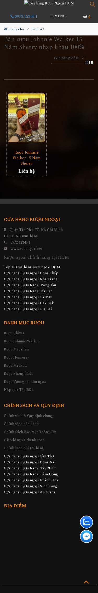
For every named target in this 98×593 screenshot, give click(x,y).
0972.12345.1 (25, 16)
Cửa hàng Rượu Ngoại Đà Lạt (28, 291)
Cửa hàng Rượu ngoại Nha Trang (30, 279)
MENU (59, 16)
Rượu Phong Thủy (18, 373)
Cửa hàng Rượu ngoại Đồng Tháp (31, 273)
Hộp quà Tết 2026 (18, 389)
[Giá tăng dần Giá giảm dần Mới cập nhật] (68, 61)
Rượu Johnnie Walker (21, 341)
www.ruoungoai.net (27, 248)
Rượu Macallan (16, 349)
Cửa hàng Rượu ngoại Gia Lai (28, 309)
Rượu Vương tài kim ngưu (25, 381)
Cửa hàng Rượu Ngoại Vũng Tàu (30, 285)
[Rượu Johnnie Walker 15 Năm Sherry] (26, 117)
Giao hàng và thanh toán (24, 440)
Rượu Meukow (15, 365)
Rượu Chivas (14, 333)
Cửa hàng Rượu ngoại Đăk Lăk (29, 303)
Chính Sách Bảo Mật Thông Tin (30, 432)
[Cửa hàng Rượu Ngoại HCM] (49, 3)
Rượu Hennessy (16, 357)
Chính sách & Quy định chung (28, 416)
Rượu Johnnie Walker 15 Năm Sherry (27, 158)
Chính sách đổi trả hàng (24, 448)
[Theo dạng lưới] (87, 62)
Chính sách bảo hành (21, 424)
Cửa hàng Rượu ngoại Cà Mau (28, 297)
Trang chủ (15, 29)
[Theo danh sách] (91, 62)
